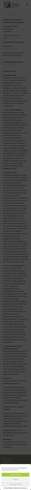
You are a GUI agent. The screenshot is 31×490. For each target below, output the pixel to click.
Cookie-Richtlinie (8, 488)
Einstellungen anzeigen (15, 484)
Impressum (24, 488)
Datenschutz (17, 488)
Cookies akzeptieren (15, 475)
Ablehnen (15, 479)
